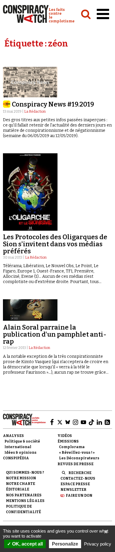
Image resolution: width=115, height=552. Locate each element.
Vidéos (65, 436)
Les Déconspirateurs (79, 458)
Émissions (68, 441)
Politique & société (22, 441)
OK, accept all (27, 543)
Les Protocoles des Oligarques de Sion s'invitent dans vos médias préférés (55, 244)
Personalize (65, 543)
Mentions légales (25, 501)
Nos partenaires (24, 495)
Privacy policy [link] (97, 543)
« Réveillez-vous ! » (77, 452)
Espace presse (75, 484)
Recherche (79, 473)
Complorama (72, 447)
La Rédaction (35, 111)
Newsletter (73, 490)
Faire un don (79, 495)
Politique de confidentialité (23, 509)
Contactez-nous (77, 478)
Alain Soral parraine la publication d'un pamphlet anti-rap (54, 334)
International (17, 447)
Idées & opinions (20, 452)
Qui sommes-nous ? (25, 472)
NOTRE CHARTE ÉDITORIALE (20, 486)
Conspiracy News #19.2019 (53, 104)
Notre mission (21, 478)
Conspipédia (16, 458)
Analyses (13, 436)
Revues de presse (75, 464)
